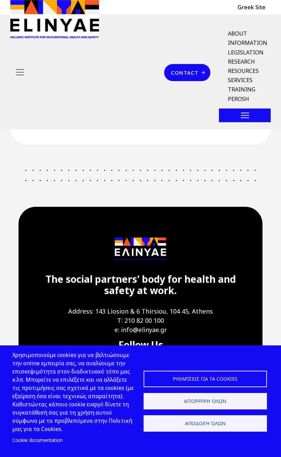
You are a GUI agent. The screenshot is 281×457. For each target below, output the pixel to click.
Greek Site (251, 7)
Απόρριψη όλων (205, 401)
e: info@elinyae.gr (140, 330)
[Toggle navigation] (19, 72)
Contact (184, 72)
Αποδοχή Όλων (205, 423)
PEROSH (238, 99)
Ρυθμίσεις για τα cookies (205, 379)
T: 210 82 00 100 (140, 320)
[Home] (57, 19)
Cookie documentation (37, 440)
